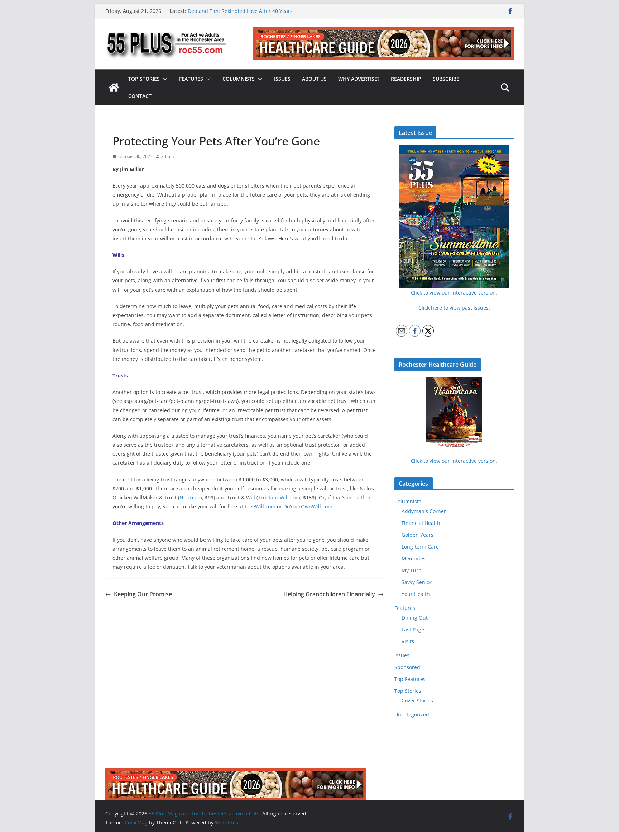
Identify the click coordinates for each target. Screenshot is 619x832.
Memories (414, 558)
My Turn (412, 570)
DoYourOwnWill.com (307, 506)
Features (191, 78)
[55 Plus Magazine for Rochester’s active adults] (114, 87)
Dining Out (415, 617)
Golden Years (417, 534)
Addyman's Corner (424, 511)
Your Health (416, 594)
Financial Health (421, 523)
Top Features (410, 679)
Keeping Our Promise (143, 594)
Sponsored (407, 667)
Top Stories (144, 78)
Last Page (413, 629)
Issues (282, 78)
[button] (164, 79)
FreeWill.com (260, 506)
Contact (140, 96)
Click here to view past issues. (454, 307)
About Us (314, 78)
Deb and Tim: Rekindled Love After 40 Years (240, 11)
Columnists (238, 78)
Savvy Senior (417, 582)
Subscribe (446, 78)
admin (167, 156)
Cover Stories (417, 700)
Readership (406, 78)
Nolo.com (190, 497)
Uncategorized (411, 714)
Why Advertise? (358, 78)
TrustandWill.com (279, 497)
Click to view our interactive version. (454, 460)
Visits (408, 641)
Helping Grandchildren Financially (329, 594)
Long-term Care (420, 546)
